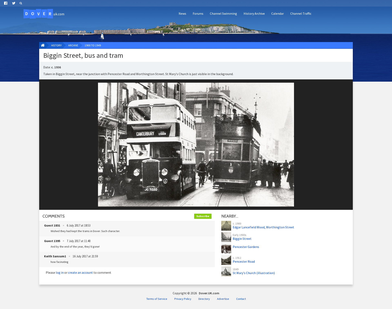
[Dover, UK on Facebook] (6, 3)
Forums (198, 13)
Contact (241, 299)
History (56, 45)
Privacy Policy (182, 299)
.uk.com (44, 14)
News (182, 13)
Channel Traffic (300, 13)
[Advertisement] (315, 30)
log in (60, 272)
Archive (73, 45)
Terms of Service (156, 299)
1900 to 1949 (93, 45)
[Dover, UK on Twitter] (14, 3)
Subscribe (202, 216)
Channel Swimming (223, 13)
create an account (80, 272)
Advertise (223, 299)
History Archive (254, 13)
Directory (204, 299)
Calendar (277, 13)
